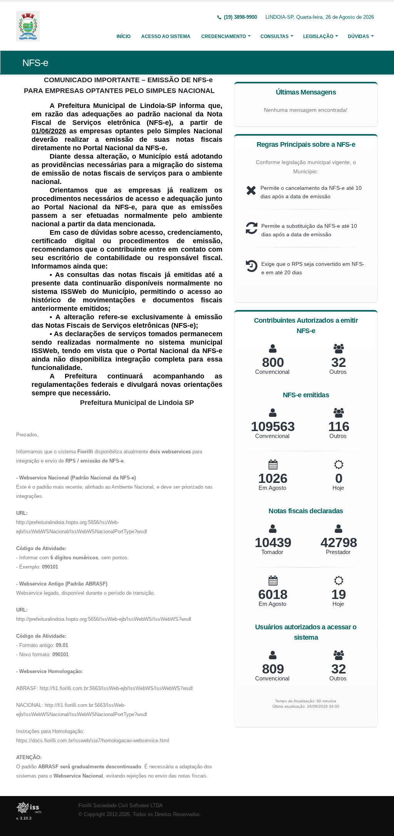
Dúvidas (358, 36)
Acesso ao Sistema (165, 36)
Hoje (338, 488)
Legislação (318, 36)
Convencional (272, 372)
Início (123, 36)
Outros (338, 372)
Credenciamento (223, 36)
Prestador (338, 552)
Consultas (274, 36)
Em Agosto (272, 488)
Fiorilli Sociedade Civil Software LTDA (120, 805)
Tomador (272, 552)
